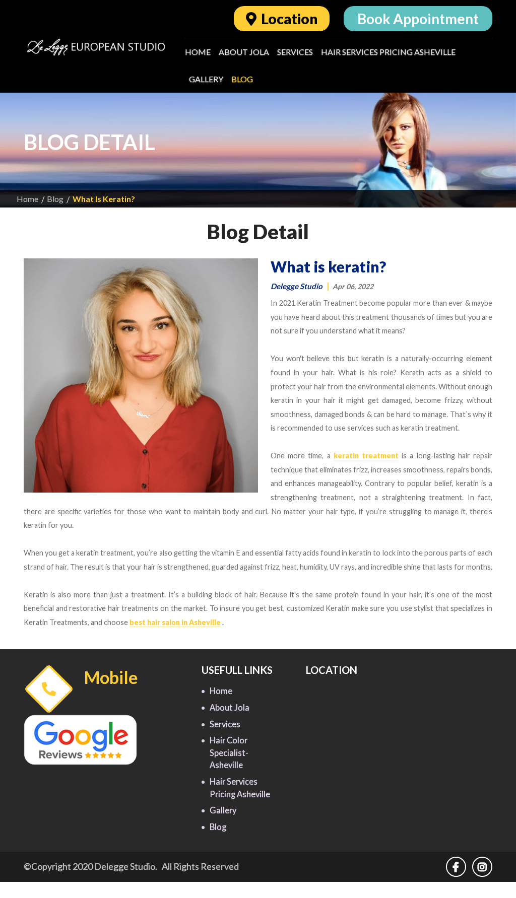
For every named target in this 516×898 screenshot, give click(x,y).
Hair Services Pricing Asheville (388, 51)
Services (295, 51)
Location (288, 18)
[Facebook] (459, 867)
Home (198, 51)
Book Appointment (418, 18)
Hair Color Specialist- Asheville (229, 752)
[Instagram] (482, 867)
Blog (242, 79)
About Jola (244, 51)
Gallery (206, 79)
